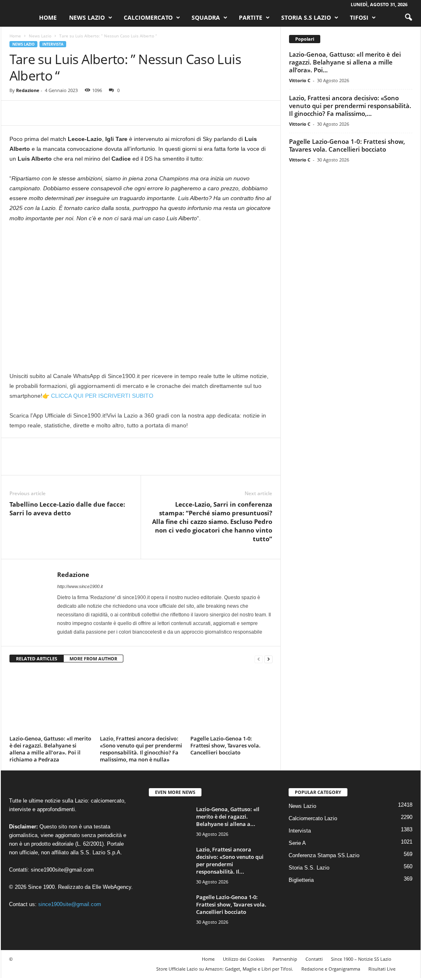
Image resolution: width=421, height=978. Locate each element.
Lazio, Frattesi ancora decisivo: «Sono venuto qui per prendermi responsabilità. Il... (230, 860)
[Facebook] (17, 113)
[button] (408, 18)
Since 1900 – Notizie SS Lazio (361, 959)
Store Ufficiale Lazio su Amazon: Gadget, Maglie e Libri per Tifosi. (224, 969)
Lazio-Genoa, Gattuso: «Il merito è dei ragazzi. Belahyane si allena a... (227, 816)
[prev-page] (258, 659)
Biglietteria (301, 880)
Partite (250, 17)
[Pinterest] (55, 113)
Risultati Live (382, 969)
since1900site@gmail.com (62, 870)
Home (48, 17)
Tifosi (359, 17)
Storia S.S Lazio (306, 17)
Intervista (52, 44)
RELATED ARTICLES (36, 658)
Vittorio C (299, 80)
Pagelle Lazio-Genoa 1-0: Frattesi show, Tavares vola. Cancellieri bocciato (225, 745)
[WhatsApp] (74, 113)
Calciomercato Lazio (313, 818)
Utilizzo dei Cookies (243, 959)
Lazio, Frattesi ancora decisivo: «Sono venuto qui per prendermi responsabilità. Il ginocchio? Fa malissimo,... (350, 106)
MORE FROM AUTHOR (93, 658)
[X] (36, 113)
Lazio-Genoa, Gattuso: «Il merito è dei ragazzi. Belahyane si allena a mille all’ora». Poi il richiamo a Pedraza (50, 749)
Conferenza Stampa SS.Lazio (324, 855)
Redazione (27, 90)
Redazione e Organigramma (330, 969)
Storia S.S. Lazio (309, 868)
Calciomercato (148, 17)
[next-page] (268, 659)
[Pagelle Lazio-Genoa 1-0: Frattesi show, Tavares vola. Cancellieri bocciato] (231, 702)
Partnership (285, 959)
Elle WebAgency (111, 887)
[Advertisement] (141, 290)
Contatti (314, 959)
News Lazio (87, 17)
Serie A (297, 843)
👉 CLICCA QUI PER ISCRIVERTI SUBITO (97, 395)
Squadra (206, 17)
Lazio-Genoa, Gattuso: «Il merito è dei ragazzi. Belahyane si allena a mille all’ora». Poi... (345, 62)
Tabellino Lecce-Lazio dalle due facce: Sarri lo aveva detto (67, 508)
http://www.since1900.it (80, 586)
